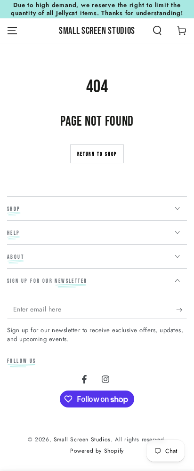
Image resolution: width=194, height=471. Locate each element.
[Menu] (12, 31)
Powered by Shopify (97, 451)
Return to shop (97, 154)
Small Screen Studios (82, 439)
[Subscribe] (181, 309)
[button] (157, 31)
